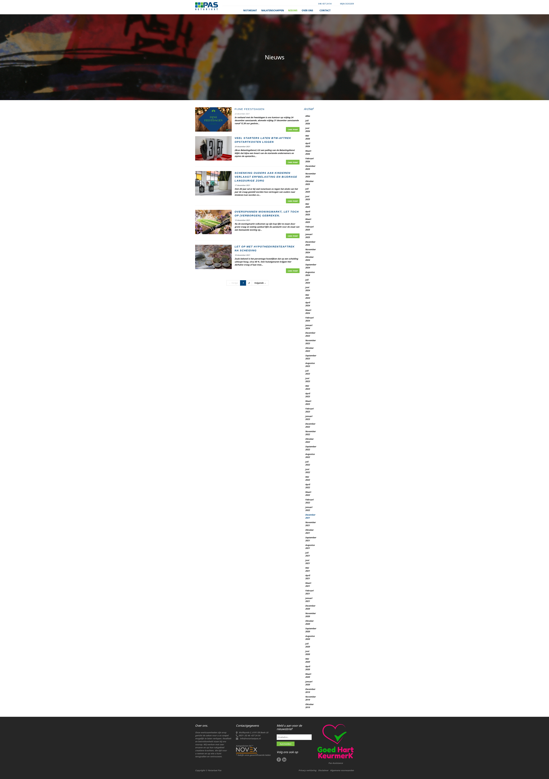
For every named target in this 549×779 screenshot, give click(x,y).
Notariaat (250, 10)
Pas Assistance (335, 763)
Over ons (307, 10)
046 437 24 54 (324, 3)
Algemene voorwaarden (342, 770)
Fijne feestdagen (249, 109)
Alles (307, 116)
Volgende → (260, 283)
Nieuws (292, 10)
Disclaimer (323, 770)
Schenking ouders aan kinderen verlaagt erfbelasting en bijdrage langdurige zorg (266, 177)
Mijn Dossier (347, 3)
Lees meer (293, 129)
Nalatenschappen (272, 10)
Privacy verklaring (307, 770)
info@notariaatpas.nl (250, 738)
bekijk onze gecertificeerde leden (254, 755)
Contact (325, 10)
